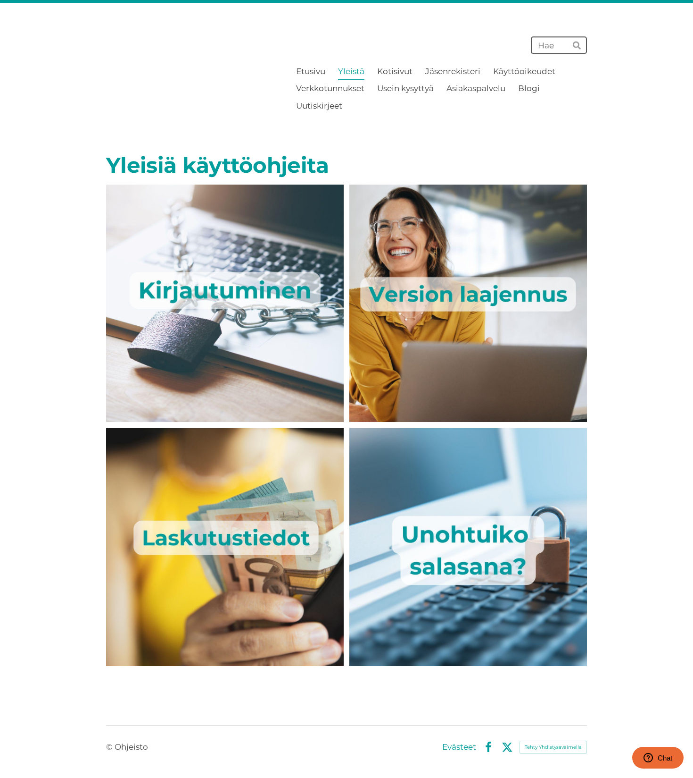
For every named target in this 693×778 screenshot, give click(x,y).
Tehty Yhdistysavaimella (553, 747)
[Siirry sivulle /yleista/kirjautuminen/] (225, 304)
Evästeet (459, 747)
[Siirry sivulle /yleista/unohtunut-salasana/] (468, 547)
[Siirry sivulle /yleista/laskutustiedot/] (225, 547)
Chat (665, 758)
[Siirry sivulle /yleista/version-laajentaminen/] (468, 304)
